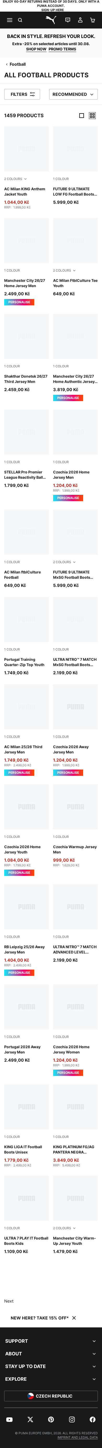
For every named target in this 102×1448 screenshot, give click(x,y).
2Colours (13, 179)
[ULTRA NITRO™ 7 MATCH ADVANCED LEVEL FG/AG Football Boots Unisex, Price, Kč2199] (75, 923)
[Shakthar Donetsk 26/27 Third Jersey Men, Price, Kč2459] (26, 353)
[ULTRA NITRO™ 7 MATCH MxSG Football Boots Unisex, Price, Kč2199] (75, 636)
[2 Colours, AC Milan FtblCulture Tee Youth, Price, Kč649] (75, 257)
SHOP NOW (36, 49)
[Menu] (9, 20)
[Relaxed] (92, 115)
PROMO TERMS (62, 49)
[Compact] (81, 115)
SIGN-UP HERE (52, 10)
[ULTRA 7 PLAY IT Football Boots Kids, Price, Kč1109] (26, 1215)
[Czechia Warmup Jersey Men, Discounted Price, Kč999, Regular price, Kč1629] (75, 825)
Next (9, 1301)
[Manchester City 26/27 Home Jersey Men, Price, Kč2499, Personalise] (26, 261)
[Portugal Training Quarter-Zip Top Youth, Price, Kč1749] (26, 636)
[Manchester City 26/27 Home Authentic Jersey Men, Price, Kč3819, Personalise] (75, 357)
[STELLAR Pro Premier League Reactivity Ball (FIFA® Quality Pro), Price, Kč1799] (26, 449)
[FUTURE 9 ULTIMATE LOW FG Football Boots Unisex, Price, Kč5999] (75, 165)
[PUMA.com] (51, 20)
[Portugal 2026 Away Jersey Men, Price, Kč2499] (26, 1023)
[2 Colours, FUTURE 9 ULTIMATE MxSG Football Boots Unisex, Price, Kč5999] (75, 549)
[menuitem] (9, 1419)
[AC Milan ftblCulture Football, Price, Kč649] (26, 549)
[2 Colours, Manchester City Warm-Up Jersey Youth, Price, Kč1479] (75, 1215)
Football (18, 64)
